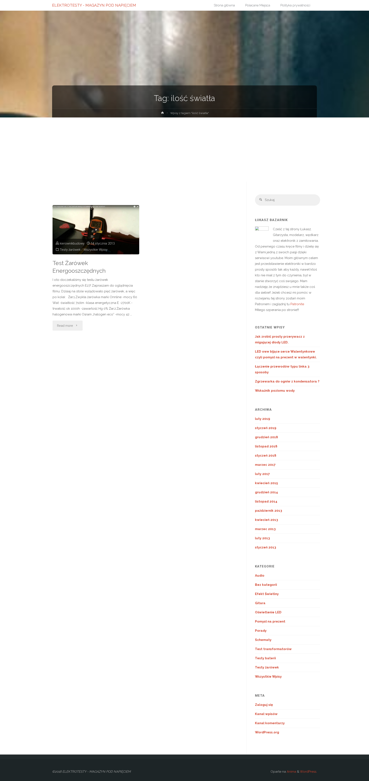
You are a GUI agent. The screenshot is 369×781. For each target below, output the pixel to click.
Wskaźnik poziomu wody (275, 391)
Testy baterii (265, 658)
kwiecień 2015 (266, 483)
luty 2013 (262, 538)
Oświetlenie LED (268, 612)
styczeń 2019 (265, 428)
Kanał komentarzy (270, 723)
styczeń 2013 (265, 547)
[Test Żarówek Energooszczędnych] (96, 229)
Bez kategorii (266, 585)
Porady (260, 631)
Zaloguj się (264, 705)
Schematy (263, 640)
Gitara (260, 603)
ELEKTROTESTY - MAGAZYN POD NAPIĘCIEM (94, 5)
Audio (259, 575)
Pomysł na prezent (270, 621)
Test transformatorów (273, 649)
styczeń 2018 (265, 455)
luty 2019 (262, 419)
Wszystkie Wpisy (95, 250)
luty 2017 (262, 474)
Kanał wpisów (266, 714)
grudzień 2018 (266, 437)
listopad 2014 (266, 501)
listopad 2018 (266, 446)
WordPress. (308, 772)
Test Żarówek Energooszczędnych (79, 267)
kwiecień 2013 (266, 520)
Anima (291, 772)
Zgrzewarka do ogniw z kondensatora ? (287, 381)
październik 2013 (268, 511)
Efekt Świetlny (267, 594)
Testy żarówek (70, 250)
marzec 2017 (265, 465)
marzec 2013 (265, 529)
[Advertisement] (184, 149)
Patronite (297, 304)
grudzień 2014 (266, 492)
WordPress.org (267, 732)
